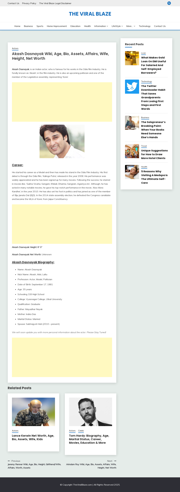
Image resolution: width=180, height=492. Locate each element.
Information (100, 26)
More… (129, 26)
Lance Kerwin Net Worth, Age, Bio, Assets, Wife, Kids (33, 437)
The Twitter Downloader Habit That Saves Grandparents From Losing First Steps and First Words (153, 97)
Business (28, 26)
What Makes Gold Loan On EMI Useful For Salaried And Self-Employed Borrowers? (153, 65)
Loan (143, 53)
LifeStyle (116, 26)
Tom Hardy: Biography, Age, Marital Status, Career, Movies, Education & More (89, 439)
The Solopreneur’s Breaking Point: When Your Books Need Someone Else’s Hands (153, 129)
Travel (144, 146)
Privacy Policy (29, 3)
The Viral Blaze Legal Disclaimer (55, 3)
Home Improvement (57, 26)
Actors (15, 48)
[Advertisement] (62, 102)
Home (17, 26)
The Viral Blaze (90, 13)
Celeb (81, 430)
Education (75, 26)
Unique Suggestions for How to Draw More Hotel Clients (154, 154)
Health (87, 26)
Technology (145, 26)
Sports (40, 26)
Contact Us (13, 3)
